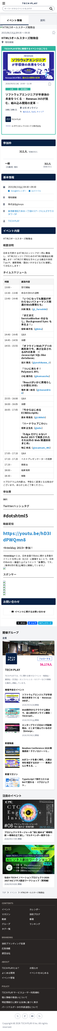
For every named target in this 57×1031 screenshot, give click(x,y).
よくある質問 (8, 972)
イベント (13, 892)
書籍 (31, 919)
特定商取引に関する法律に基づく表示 (20, 1002)
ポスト (23, 623)
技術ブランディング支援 (13, 943)
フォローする (44, 658)
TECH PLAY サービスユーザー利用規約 (20, 992)
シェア (33, 623)
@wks (38, 427)
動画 (4, 919)
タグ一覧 (6, 928)
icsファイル (36, 191)
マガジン (6, 914)
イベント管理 (8, 977)
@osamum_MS (41, 447)
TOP (4, 892)
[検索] (51, 8)
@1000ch (40, 417)
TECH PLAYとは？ (10, 967)
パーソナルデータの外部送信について (20, 1007)
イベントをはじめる (39, 972)
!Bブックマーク (45, 623)
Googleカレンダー (18, 191)
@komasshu (42, 376)
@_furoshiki (40, 309)
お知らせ (33, 967)
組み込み (26, 111)
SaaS (33, 111)
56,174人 (46, 664)
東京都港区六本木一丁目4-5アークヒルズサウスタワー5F (31, 212)
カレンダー (34, 909)
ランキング (34, 923)
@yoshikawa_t (41, 362)
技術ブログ (34, 914)
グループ (6, 923)
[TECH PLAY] (29, 3)
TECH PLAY (13, 220)
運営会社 (6, 953)
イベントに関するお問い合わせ (30, 611)
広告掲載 (6, 948)
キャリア (40, 111)
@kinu (38, 328)
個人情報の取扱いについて (14, 997)
